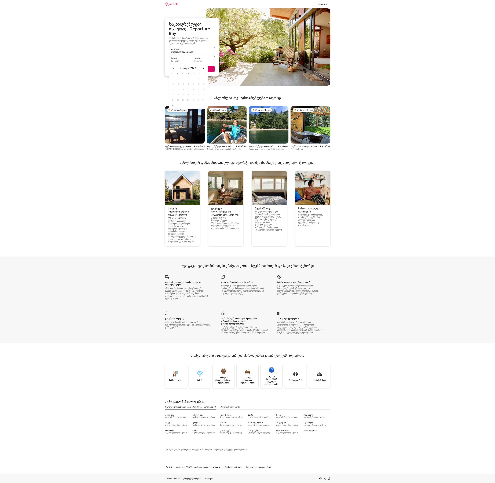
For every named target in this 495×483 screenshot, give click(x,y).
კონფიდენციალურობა (192, 478)
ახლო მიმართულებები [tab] (230, 407)
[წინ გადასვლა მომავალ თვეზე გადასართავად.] (203, 68)
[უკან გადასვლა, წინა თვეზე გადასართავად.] (173, 68)
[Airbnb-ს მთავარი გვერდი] (171, 4)
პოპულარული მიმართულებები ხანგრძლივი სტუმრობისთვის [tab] (190, 407)
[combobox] (192, 51)
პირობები (209, 478)
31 (173, 105)
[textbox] (180, 61)
